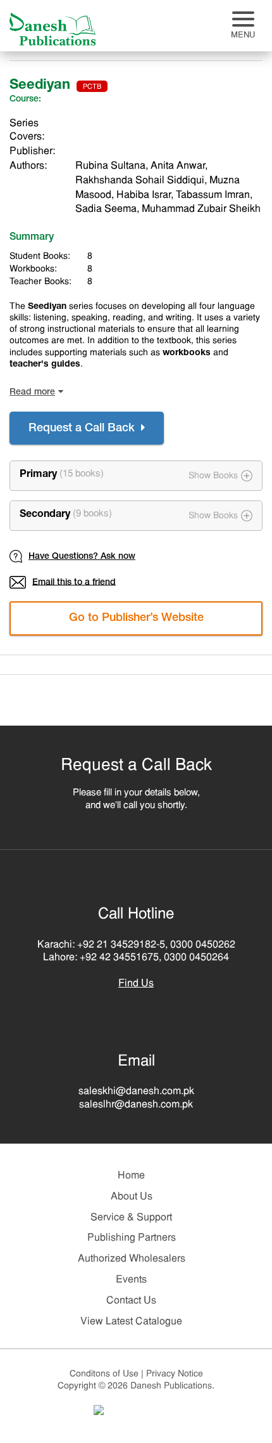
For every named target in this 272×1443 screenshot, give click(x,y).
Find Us (136, 984)
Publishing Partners (131, 1238)
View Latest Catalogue (131, 1322)
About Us (131, 1197)
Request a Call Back (83, 428)
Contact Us (131, 1301)
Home (131, 1176)
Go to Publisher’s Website (136, 618)
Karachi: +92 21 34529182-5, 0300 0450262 (136, 945)
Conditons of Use (107, 1374)
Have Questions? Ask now (81, 556)
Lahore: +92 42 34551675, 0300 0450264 (136, 958)
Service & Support (131, 1218)
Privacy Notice (174, 1374)
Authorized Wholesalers (131, 1259)
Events (131, 1280)
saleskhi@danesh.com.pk (136, 1092)
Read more (32, 392)
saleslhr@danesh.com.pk (136, 1105)
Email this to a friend (74, 582)
